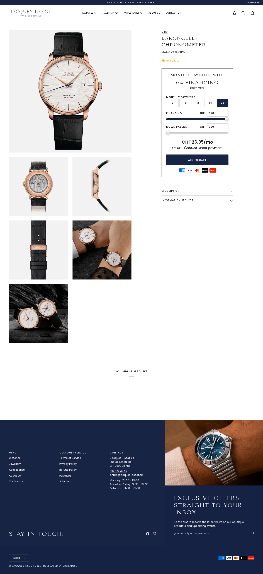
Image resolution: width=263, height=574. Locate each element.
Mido (165, 32)
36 (222, 103)
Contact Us (16, 481)
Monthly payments (180, 97)
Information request (177, 200)
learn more (197, 88)
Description (171, 191)
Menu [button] (13, 452)
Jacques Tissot (23, 566)
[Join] (251, 533)
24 (210, 103)
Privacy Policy (68, 464)
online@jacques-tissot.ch (126, 475)
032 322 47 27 (118, 471)
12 (197, 103)
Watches (15, 458)
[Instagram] (154, 533)
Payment (65, 475)
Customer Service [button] (72, 452)
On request (173, 60)
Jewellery (15, 464)
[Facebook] (147, 533)
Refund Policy (68, 470)
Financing (174, 113)
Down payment (177, 127)
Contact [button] (116, 452)
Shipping (64, 481)
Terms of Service (70, 458)
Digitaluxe (70, 566)
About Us (15, 475)
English (251, 2)
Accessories (17, 470)
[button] (89, 13)
